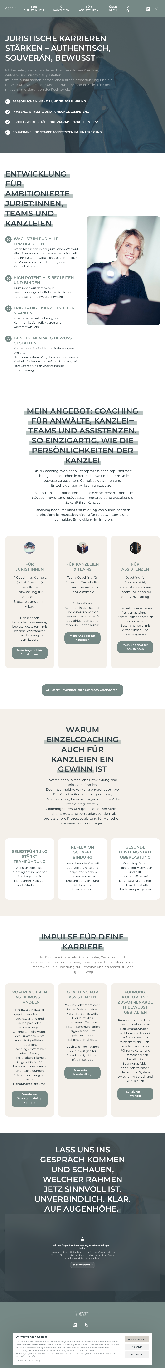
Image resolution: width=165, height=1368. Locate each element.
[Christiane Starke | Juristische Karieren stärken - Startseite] (10, 9)
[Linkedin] (149, 9)
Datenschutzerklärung (28, 1360)
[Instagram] (158, 9)
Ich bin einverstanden (83, 1265)
